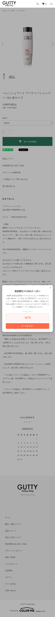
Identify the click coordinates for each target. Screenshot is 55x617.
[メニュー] (51, 4)
